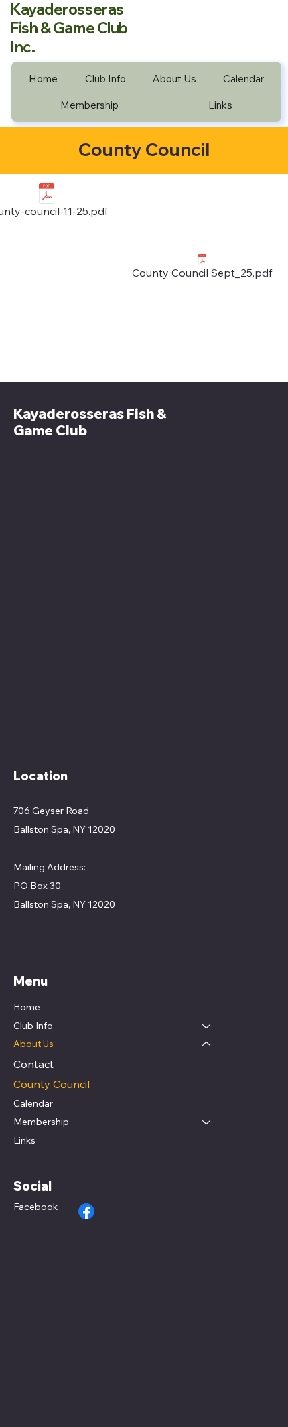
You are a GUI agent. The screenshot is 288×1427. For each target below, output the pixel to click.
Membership (41, 1121)
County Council (51, 1084)
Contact (33, 1064)
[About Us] (207, 1044)
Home (26, 1007)
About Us (33, 1044)
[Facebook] (86, 1211)
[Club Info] (207, 1026)
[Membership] (207, 1122)
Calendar (33, 1103)
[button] (105, 78)
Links (24, 1140)
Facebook (35, 1207)
